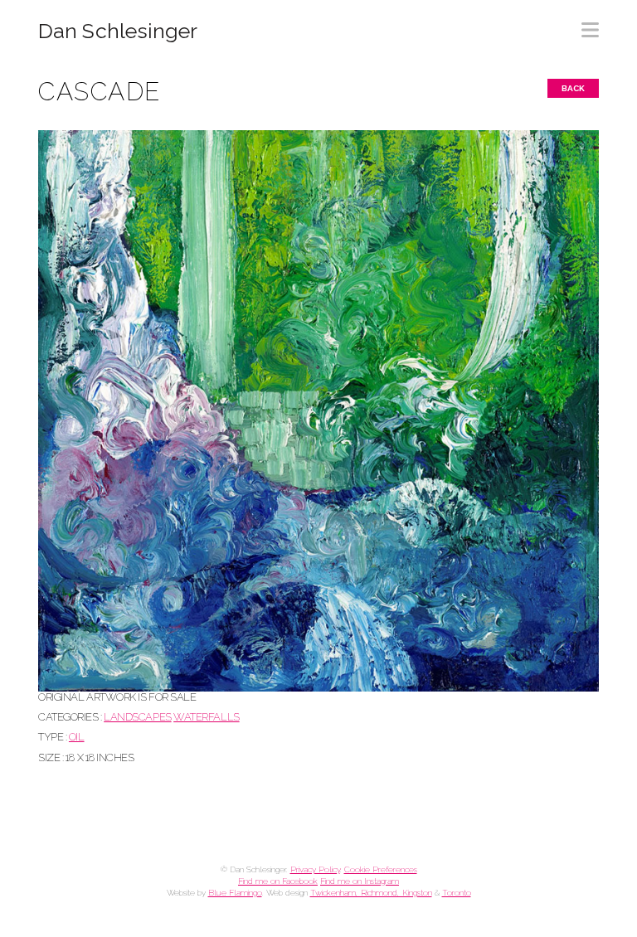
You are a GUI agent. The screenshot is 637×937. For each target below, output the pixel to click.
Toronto (456, 892)
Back (573, 88)
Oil (77, 737)
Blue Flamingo (235, 892)
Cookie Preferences (380, 869)
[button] (590, 24)
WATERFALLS (206, 717)
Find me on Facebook (278, 881)
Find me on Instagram (359, 881)
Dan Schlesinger (118, 31)
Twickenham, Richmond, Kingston (371, 892)
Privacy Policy (315, 869)
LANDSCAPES (137, 717)
